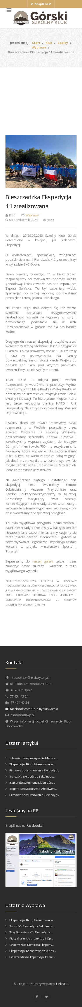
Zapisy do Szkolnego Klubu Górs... (32, 782)
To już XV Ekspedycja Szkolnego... (32, 776)
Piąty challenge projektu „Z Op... (31, 938)
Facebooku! (34, 825)
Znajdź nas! (42, 4)
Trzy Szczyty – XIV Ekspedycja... (30, 932)
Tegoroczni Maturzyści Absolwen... (33, 788)
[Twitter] (46, 996)
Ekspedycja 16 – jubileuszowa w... (32, 764)
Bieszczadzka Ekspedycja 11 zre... (32, 957)
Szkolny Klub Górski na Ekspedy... (31, 944)
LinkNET (62, 984)
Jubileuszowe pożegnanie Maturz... (33, 758)
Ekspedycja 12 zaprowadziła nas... (32, 951)
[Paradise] (41, 18)
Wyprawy (32, 215)
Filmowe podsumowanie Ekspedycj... (34, 770)
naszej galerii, (43, 561)
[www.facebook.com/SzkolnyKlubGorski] (41, 860)
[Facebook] (37, 996)
